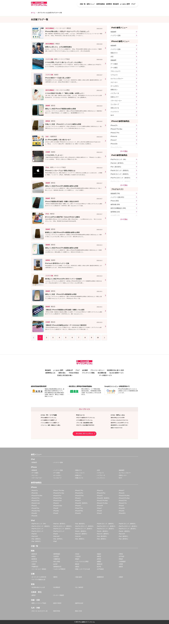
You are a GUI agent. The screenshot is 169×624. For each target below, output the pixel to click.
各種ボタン (114, 89)
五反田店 (56, 556)
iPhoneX (121, 505)
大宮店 (34, 564)
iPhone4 (99, 513)
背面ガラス (114, 53)
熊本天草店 (56, 611)
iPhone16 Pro (79, 493)
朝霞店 (99, 561)
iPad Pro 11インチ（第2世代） (106, 528)
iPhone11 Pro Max (102, 503)
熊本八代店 (78, 611)
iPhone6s (56, 510)
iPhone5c (34, 513)
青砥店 (77, 559)
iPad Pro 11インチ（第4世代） (62, 528)
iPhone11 (34, 505)
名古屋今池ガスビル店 (38, 587)
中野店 (121, 554)
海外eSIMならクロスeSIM (117, 417)
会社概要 (85, 370)
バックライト (115, 111)
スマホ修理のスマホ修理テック (49, 420)
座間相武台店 (57, 566)
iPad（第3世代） (36, 541)
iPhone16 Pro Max (116, 147)
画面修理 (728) (115, 193)
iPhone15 (99, 495)
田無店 (121, 559)
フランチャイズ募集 (88, 373)
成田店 (121, 566)
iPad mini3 (35, 536)
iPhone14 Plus (57, 498)
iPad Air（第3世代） (125, 531)
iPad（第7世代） (58, 539)
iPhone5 (55, 513)
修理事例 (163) (115, 212)
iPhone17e (114, 125)
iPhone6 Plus (79, 510)
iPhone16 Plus (101, 493)
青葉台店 (99, 564)
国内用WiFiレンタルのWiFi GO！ (119, 425)
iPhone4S (78, 513)
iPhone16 (121, 493)
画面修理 (113, 32)
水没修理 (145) (115, 215)
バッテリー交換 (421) (117, 197)
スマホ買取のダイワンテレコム (84, 420)
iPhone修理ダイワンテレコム (48, 417)
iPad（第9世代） (124, 536)
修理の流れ (62, 373)
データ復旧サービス (105, 375)
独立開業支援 (102, 373)
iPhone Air (114, 136)
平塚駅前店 (35, 566)
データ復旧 (114, 64)
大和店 (121, 564)
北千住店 (121, 556)
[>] (104, 337)
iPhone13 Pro (35, 500)
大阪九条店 (78, 577)
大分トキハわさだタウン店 (39, 611)
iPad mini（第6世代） (81, 533)
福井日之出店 (79, 603)
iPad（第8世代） (36, 539)
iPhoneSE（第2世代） (81, 503)
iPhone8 (55, 508)
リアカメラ (114, 75)
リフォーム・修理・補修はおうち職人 (50, 425)
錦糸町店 (34, 559)
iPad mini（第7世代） (117, 163)
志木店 (55, 564)
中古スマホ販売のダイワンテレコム (85, 417)
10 (98, 337)
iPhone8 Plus (35, 508)
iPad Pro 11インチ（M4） (119, 159)
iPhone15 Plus (79, 495)
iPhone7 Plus (79, 508)
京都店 (121, 577)
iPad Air (55, 533)
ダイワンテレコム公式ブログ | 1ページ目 (50, 12)
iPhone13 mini (57, 500)
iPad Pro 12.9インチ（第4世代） (84, 526)
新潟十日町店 (57, 603)
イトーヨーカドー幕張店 (39, 569)
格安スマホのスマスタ (116, 427)
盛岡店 (34, 595)
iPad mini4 (122, 533)
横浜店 (77, 564)
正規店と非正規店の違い (65, 375)
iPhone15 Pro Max (37, 495)
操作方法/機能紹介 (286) (118, 208)
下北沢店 (78, 556)
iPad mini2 (56, 536)
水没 (112, 56)
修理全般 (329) (115, 204)
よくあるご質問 (125, 4)
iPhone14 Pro (35, 498)
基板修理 (113, 60)
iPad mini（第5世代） (103, 533)
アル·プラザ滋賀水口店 (38, 579)
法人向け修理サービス (116, 373)
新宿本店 (34, 554)
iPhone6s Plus (36, 510)
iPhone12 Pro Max (102, 500)
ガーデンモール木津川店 (39, 577)
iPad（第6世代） (80, 539)
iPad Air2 (34, 533)
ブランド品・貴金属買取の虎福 (84, 422)
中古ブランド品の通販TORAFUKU (85, 425)
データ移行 (114, 67)
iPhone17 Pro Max (116, 129)
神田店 (99, 556)
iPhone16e (114, 144)
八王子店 (34, 561)
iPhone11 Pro (123, 503)
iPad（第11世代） (116, 167)
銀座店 (34, 556)
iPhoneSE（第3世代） (103, 498)
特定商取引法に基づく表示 (115, 370)
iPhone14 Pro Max (124, 495)
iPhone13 (78, 500)
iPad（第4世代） (124, 539)
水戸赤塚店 (100, 569)
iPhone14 (78, 498)
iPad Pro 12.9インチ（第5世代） (121, 181)
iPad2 (55, 541)
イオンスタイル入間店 (81, 561)
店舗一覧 (82, 4)
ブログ (133, 4)
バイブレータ (115, 93)
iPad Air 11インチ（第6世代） (120, 174)
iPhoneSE (122, 508)
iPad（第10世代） (102, 536)
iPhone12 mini (36, 503)
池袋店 (99, 554)
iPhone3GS (122, 513)
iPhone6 (99, 510)
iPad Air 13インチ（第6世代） (120, 170)
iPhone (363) (115, 201)
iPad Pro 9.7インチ (58, 531)
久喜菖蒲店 (122, 561)
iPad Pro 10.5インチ (37, 531)
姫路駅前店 (100, 577)
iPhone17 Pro (115, 132)
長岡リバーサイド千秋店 (39, 603)
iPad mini (78, 536)
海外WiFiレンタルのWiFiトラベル (119, 422)
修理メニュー (91, 4)
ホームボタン (115, 86)
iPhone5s (121, 510)
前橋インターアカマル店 (82, 569)
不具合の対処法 (74, 373)
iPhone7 (99, 508)
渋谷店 (77, 554)
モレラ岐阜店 (79, 587)
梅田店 (55, 577)
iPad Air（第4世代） (103, 531)
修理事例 (109, 4)
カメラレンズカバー (117, 78)
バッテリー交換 (115, 35)
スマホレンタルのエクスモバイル (119, 420)
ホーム (33, 12)
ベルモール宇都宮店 (59, 569)
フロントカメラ (115, 71)
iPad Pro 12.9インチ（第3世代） (106, 526)
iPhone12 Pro (123, 500)
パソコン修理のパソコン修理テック (50, 422)
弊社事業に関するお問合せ (84, 433)
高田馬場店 (56, 554)
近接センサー (115, 97)
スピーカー (114, 82)
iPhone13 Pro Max (124, 498)
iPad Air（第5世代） (81, 531)
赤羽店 (99, 559)
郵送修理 (116, 4)
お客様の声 (69, 370)
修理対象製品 (100, 4)
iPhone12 (56, 503)
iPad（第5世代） (102, 539)
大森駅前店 (56, 559)
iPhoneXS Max (57, 505)
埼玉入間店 (56, 561)
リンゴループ (115, 104)
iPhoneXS (78, 505)
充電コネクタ (115, 108)
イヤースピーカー (116, 100)
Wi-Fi (112, 115)
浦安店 (77, 566)
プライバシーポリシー (97, 370)
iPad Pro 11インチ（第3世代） (84, 528)
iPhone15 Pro (57, 495)
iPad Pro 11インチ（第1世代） (128, 528)
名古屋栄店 (56, 587)
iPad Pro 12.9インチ (37, 528)
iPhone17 (114, 140)
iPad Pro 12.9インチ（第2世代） (128, 526)
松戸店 (99, 566)
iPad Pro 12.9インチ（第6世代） (121, 178)
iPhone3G (34, 515)
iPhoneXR (100, 505)
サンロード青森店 (58, 595)
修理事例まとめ (50, 373)
